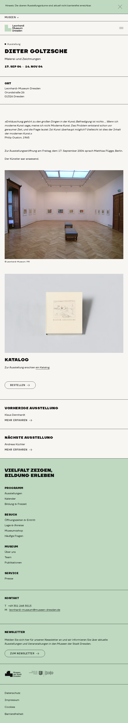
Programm (14, 488)
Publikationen (13, 562)
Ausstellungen (13, 493)
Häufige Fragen (14, 536)
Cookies (10, 707)
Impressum (12, 700)
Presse (9, 578)
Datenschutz (12, 693)
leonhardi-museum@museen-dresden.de (34, 610)
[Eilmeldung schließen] (120, 7)
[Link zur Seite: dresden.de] (41, 674)
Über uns (10, 552)
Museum (11, 546)
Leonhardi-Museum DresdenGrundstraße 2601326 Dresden (22, 92)
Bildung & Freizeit (16, 504)
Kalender (10, 498)
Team (8, 557)
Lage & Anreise (14, 525)
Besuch (11, 514)
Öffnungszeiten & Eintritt (20, 520)
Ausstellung (13, 44)
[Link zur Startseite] (15, 28)
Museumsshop (14, 530)
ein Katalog (43, 367)
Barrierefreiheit (14, 714)
